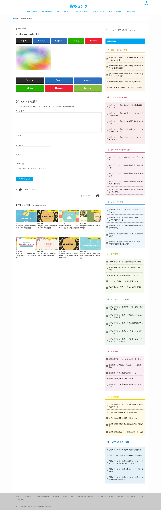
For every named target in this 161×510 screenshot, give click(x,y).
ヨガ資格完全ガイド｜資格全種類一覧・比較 (125, 262)
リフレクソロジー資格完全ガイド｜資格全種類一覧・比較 (126, 308)
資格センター (80, 6)
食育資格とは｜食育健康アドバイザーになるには (125, 385)
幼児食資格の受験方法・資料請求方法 (123, 412)
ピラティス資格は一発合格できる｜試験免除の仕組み (126, 235)
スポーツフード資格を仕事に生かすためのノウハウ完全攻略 (126, 114)
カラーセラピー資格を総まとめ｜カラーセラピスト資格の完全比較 (126, 67)
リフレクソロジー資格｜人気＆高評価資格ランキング (126, 324)
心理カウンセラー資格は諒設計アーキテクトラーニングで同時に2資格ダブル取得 (126, 462)
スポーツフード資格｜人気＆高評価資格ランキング (126, 122)
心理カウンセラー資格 (23, 496)
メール (19, 145)
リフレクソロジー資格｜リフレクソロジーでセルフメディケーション (126, 340)
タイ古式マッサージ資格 (85, 496)
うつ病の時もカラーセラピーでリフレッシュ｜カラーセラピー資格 (126, 75)
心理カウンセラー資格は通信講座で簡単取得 (125, 450)
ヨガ (57, 11)
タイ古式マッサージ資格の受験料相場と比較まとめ (126, 174)
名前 (18, 135)
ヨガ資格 (56, 496)
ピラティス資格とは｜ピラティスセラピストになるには (126, 211)
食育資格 (120, 496)
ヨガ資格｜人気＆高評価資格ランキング (123, 275)
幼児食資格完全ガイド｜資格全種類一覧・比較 (126, 432)
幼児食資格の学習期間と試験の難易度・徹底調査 (126, 425)
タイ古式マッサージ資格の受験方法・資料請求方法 (126, 166)
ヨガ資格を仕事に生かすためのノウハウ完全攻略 (125, 268)
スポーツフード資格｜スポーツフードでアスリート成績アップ (126, 138)
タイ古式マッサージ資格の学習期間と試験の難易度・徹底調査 (126, 182)
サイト (18, 154)
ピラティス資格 (68, 496)
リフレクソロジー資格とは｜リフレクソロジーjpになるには (126, 332)
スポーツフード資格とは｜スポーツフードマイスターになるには (126, 130)
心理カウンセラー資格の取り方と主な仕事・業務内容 (126, 470)
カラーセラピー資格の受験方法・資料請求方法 (126, 82)
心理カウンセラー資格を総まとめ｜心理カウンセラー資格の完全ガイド (126, 478)
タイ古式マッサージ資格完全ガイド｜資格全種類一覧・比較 (126, 191)
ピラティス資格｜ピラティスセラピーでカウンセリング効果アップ (126, 219)
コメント (20, 111)
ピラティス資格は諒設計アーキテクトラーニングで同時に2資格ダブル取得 (126, 243)
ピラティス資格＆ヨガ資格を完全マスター (124, 281)
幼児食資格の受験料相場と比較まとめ (123, 418)
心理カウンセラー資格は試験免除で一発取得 (125, 455)
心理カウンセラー (31, 11)
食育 (110, 11)
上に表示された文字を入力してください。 (31, 168)
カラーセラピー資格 (42, 496)
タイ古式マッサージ (82, 11)
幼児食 (118, 11)
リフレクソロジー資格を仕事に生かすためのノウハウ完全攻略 (126, 316)
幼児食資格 (131, 496)
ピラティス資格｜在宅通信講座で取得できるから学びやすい (126, 227)
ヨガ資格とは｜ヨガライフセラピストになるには (125, 288)
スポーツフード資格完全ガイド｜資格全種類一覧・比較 (126, 106)
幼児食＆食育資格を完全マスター (121, 379)
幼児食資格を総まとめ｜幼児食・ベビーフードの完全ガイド (126, 405)
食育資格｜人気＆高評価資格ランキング (123, 373)
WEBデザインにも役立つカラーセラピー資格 (125, 87)
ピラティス (67, 11)
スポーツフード (130, 11)
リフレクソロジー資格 (106, 496)
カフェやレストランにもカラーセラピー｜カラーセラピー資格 (126, 59)
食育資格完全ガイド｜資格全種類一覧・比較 (125, 359)
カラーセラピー (47, 11)
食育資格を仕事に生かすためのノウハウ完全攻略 (125, 366)
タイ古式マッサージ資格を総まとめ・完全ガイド (126, 158)
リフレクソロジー (98, 11)
